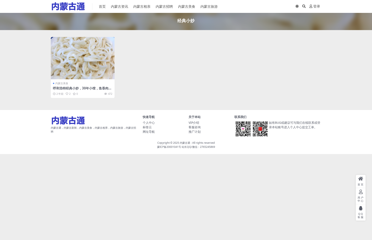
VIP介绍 (194, 123)
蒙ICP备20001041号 (169, 147)
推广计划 (195, 132)
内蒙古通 (185, 143)
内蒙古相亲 (141, 6)
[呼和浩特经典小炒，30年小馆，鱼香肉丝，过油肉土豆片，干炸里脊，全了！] (83, 58)
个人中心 (149, 123)
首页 (102, 6)
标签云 (147, 127)
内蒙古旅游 (209, 6)
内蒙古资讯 (119, 6)
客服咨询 (195, 127)
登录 (316, 6)
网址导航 (149, 132)
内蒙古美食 (186, 6)
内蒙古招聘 (164, 6)
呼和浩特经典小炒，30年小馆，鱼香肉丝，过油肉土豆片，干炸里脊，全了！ (80, 90)
